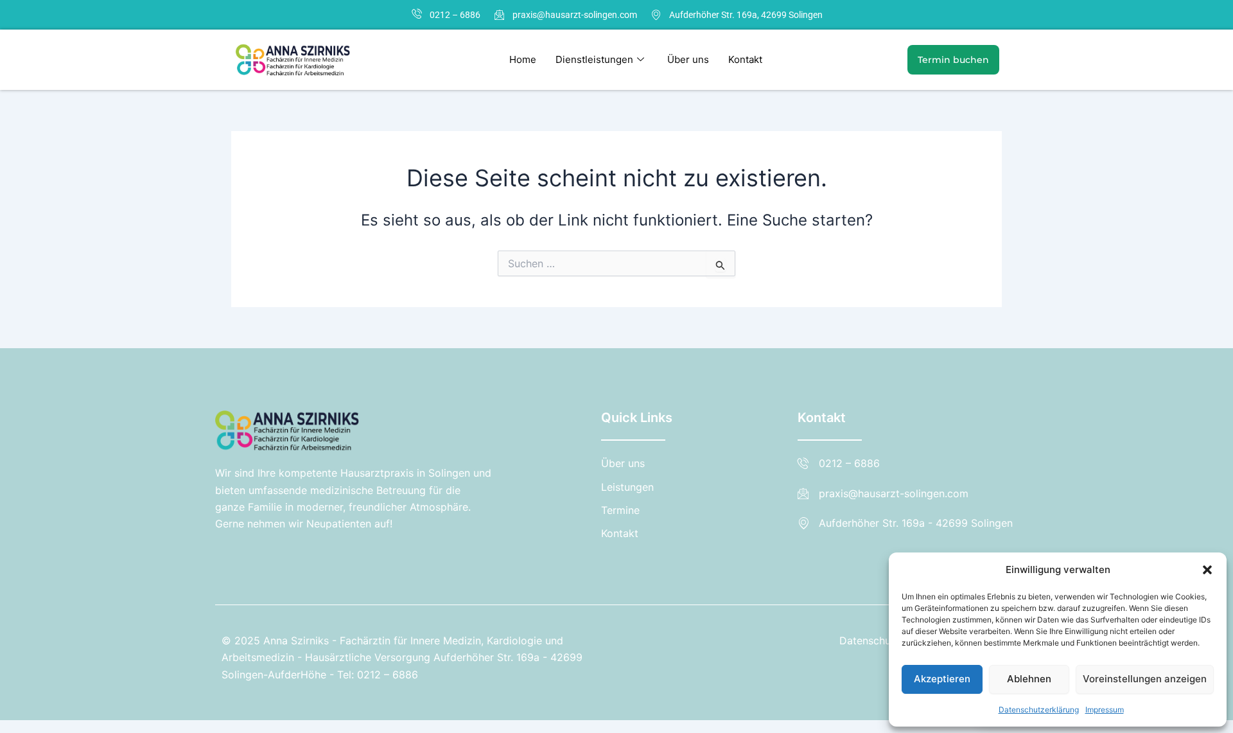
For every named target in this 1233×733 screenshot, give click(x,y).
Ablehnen (1029, 679)
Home (522, 59)
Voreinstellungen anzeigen (1145, 679)
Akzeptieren (942, 679)
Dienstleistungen (594, 59)
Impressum (1104, 709)
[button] (1207, 569)
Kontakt (745, 59)
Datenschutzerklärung (1039, 709)
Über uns (688, 59)
